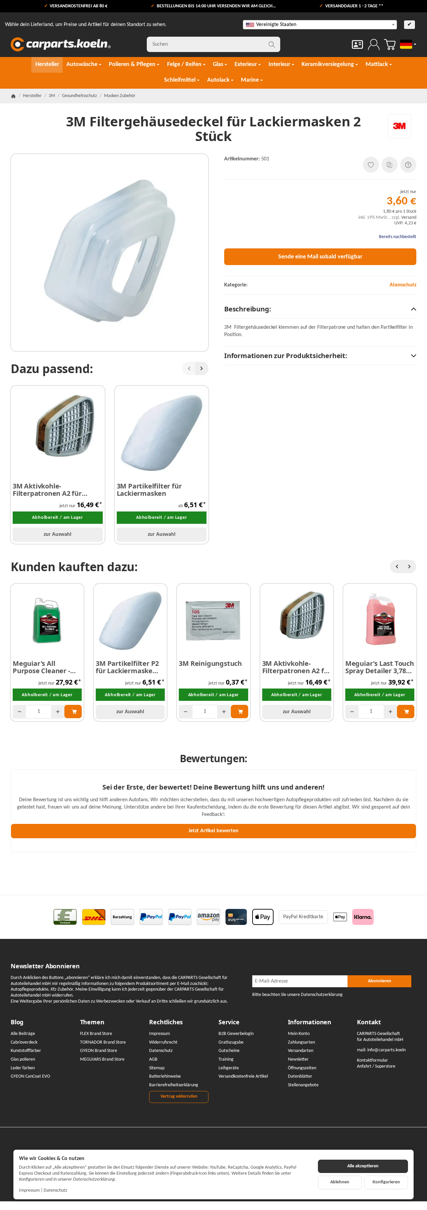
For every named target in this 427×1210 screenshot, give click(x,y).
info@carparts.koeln (386, 1050)
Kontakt (369, 1022)
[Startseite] (13, 96)
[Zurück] (188, 368)
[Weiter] (201, 368)
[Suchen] (271, 44)
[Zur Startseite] (61, 44)
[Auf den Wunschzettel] (371, 165)
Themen (92, 1022)
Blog (17, 1022)
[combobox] (320, 24)
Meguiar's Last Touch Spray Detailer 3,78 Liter (379, 667)
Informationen (309, 1022)
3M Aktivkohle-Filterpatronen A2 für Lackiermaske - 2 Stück (49, 489)
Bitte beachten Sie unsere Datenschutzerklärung (297, 995)
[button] (320, 309)
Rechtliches (166, 1022)
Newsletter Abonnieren (45, 966)
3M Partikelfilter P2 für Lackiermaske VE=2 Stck (127, 667)
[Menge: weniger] (19, 712)
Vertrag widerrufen (178, 1096)
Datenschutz (55, 1190)
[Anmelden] (374, 44)
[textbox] (320, 24)
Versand (408, 217)
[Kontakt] (357, 44)
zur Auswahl (57, 534)
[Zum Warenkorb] (390, 44)
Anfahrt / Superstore (376, 1066)
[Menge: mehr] (57, 712)
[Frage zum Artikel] (408, 165)
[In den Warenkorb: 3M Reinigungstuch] (239, 711)
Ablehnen (339, 1182)
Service (229, 1022)
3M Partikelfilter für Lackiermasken (149, 489)
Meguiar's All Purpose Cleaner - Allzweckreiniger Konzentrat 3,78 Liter (47, 667)
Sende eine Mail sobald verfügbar (320, 257)
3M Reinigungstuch (210, 664)
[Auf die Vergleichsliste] (390, 165)
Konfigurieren (386, 1182)
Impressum (29, 1190)
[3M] (399, 126)
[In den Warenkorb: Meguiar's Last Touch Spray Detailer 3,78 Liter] (405, 711)
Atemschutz (403, 285)
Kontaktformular (372, 1060)
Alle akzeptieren (363, 1166)
